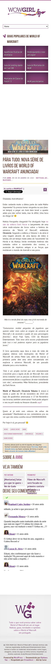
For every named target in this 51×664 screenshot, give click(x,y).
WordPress (18, 657)
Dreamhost (28, 660)
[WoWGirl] (25, 13)
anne (24, 429)
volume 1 (39, 434)
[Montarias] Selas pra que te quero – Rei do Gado (13, 483)
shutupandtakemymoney (13, 434)
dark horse (8, 438)
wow (6, 429)
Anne (9, 178)
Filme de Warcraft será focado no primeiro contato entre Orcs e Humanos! (36, 486)
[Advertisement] (25, 111)
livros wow (15, 429)
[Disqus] (25, 535)
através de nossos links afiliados (22, 451)
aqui (39, 402)
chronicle (29, 434)
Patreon (34, 447)
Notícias (40, 178)
